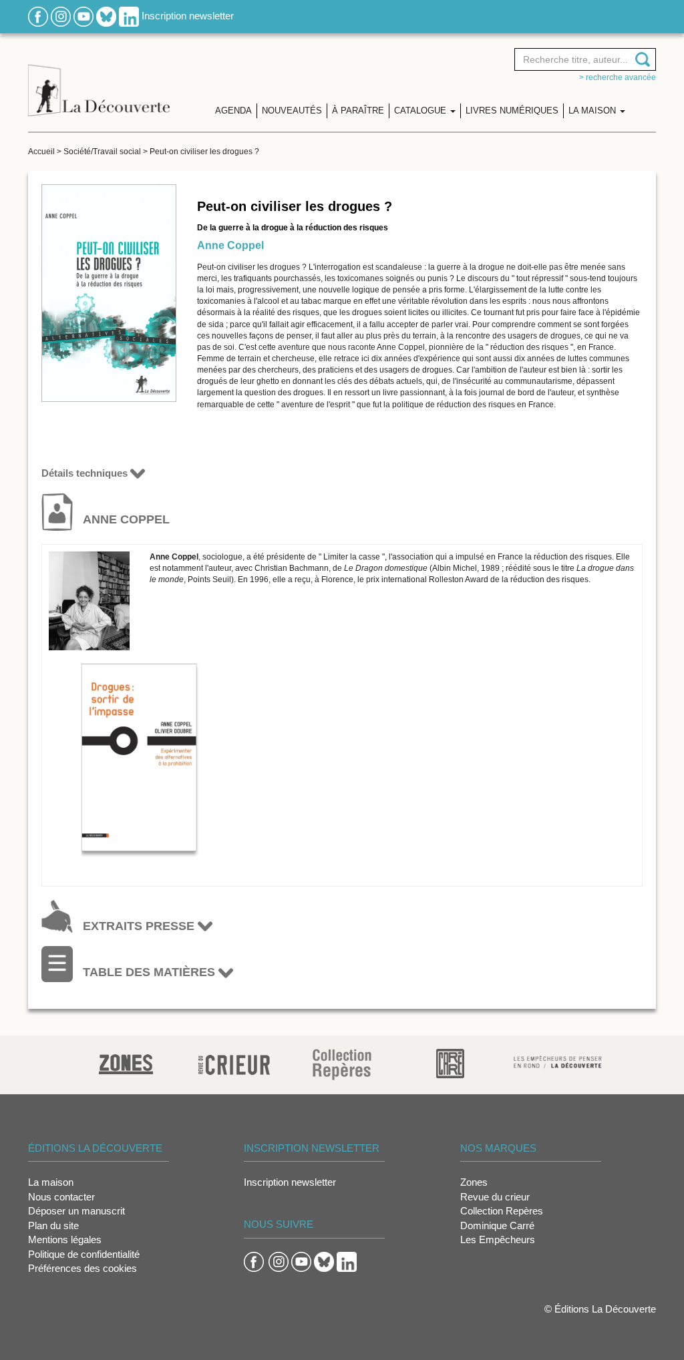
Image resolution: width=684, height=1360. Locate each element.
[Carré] (450, 1062)
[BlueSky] (106, 15)
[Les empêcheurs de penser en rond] (558, 1060)
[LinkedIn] (129, 15)
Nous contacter (61, 1196)
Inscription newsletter (188, 15)
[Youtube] (83, 15)
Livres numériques (512, 110)
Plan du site (53, 1225)
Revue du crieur (495, 1196)
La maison (50, 1182)
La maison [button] (593, 110)
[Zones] (126, 1062)
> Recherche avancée (617, 77)
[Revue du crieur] (234, 1062)
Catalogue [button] (421, 110)
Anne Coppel (230, 245)
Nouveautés (292, 110)
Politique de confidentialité (84, 1254)
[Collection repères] (342, 1064)
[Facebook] (38, 15)
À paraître (358, 110)
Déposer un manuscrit (76, 1210)
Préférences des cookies (82, 1268)
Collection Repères (501, 1210)
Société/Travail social (102, 151)
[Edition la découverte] (99, 80)
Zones (474, 1182)
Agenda (233, 110)
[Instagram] (61, 15)
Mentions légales (65, 1239)
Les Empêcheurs (497, 1239)
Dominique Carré (497, 1225)
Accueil (41, 151)
